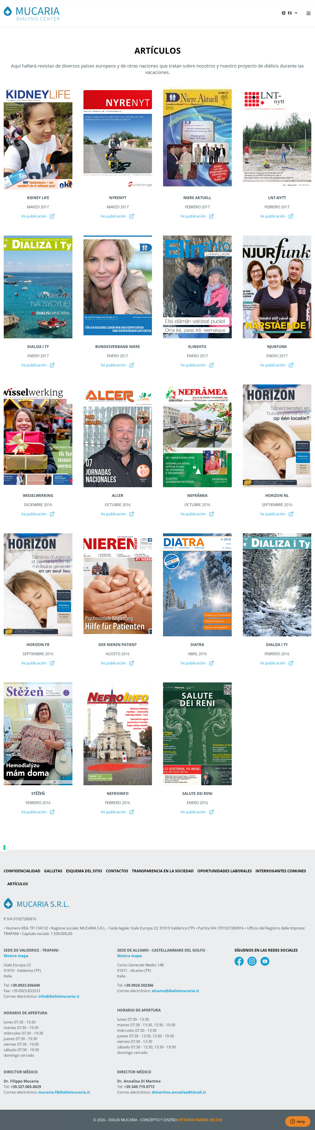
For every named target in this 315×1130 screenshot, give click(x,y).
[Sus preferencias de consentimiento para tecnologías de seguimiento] (4, 847)
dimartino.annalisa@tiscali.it (179, 1092)
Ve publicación (34, 216)
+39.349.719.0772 (139, 1086)
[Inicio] (32, 13)
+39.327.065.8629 (26, 1086)
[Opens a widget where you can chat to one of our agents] (297, 1122)
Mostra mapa (16, 955)
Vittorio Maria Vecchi (200, 1119)
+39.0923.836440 (25, 985)
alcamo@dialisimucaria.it (175, 990)
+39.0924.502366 (138, 985)
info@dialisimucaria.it (58, 996)
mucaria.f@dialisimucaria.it (64, 1092)
